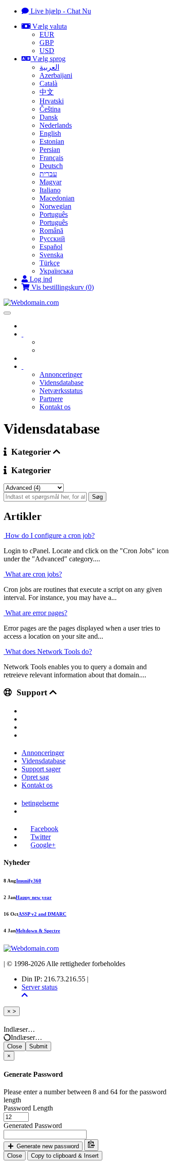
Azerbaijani (55, 75)
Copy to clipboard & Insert (65, 1155)
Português (53, 214)
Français (51, 157)
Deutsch (51, 166)
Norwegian (55, 206)
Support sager (41, 769)
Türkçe (49, 263)
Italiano (50, 190)
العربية (49, 67)
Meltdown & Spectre (38, 930)
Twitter (41, 837)
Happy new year (34, 897)
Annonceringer (60, 374)
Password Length (28, 1108)
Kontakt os (54, 407)
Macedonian (56, 198)
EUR (46, 34)
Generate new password (47, 1146)
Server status (39, 987)
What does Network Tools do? (48, 651)
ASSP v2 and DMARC (42, 914)
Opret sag (35, 777)
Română (51, 230)
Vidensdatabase (61, 382)
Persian (49, 149)
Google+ (43, 845)
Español (50, 247)
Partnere (51, 399)
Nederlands (55, 125)
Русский (52, 238)
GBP (46, 42)
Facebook (44, 829)
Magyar (50, 182)
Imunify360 (28, 880)
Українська (56, 271)
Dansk (48, 117)
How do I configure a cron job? (49, 535)
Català (48, 83)
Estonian (51, 141)
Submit (38, 1046)
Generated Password (33, 1125)
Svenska (51, 255)
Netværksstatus (61, 390)
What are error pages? (35, 613)
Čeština (50, 109)
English (50, 133)
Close (14, 1046)
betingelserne (40, 803)
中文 (46, 92)
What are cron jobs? (33, 574)
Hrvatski (51, 101)
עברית (48, 174)
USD (46, 50)
